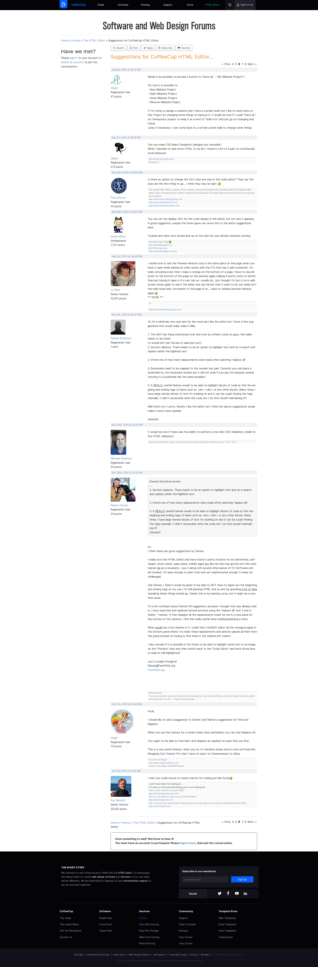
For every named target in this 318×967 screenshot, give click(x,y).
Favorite (185, 48)
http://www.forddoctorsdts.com (164, 205)
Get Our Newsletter (71, 930)
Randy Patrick (119, 505)
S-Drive (143, 918)
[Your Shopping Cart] (230, 5)
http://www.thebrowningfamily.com (166, 199)
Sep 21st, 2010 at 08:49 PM (127, 256)
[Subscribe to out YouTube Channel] (236, 893)
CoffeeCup (66, 911)
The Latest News (69, 924)
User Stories (186, 943)
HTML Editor (212, 4)
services (125, 876)
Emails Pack (105, 918)
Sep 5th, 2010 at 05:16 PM (126, 137)
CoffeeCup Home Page (98, 954)
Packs (101, 4)
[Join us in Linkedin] (245, 893)
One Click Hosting (149, 924)
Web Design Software (139, 954)
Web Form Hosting (149, 937)
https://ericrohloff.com (159, 806)
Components (226, 937)
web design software (103, 876)
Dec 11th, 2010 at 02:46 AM (127, 704)
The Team (65, 918)
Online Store (119, 954)
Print (135, 48)
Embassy (183, 930)
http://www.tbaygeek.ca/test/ (163, 251)
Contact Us (66, 937)
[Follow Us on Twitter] (219, 893)
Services (144, 911)
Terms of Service (189, 961)
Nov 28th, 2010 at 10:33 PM (127, 472)
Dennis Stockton (121, 338)
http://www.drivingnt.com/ (161, 159)
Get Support (159, 954)
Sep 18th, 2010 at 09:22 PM (127, 212)
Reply (149, 48)
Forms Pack (105, 924)
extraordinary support (136, 880)
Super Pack (105, 930)
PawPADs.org (156, 670)
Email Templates (228, 924)
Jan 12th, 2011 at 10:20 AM (126, 771)
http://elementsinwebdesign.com (165, 309)
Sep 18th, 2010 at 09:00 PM (127, 172)
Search (119, 48)
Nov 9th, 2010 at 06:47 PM (126, 314)
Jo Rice (115, 289)
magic (114, 737)
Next (251, 64)
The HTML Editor (94, 40)
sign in (74, 58)
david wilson (118, 236)
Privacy (193, 954)
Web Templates (227, 918)
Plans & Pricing (147, 943)
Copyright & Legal (177, 954)
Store (190, 4)
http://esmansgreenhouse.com (164, 793)
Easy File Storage (149, 930)
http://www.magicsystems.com (164, 763)
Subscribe (166, 48)
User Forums (185, 937)
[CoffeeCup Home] (78, 5)
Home (64, 40)
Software (123, 4)
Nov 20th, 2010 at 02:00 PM (127, 425)
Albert (114, 88)
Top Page (78, 954)
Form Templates (227, 930)
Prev (228, 64)
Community (186, 911)
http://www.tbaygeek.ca (160, 245)
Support (167, 4)
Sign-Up (242, 879)
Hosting (145, 4)
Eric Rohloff (118, 800)
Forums (75, 40)
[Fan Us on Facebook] (228, 893)
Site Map (205, 954)
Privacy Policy (170, 961)
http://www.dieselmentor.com (163, 202)
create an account (72, 62)
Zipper (114, 158)
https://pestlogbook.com (161, 800)
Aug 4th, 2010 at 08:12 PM (126, 69)
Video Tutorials (187, 924)
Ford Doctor (118, 197)
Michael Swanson (121, 458)
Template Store (228, 911)
